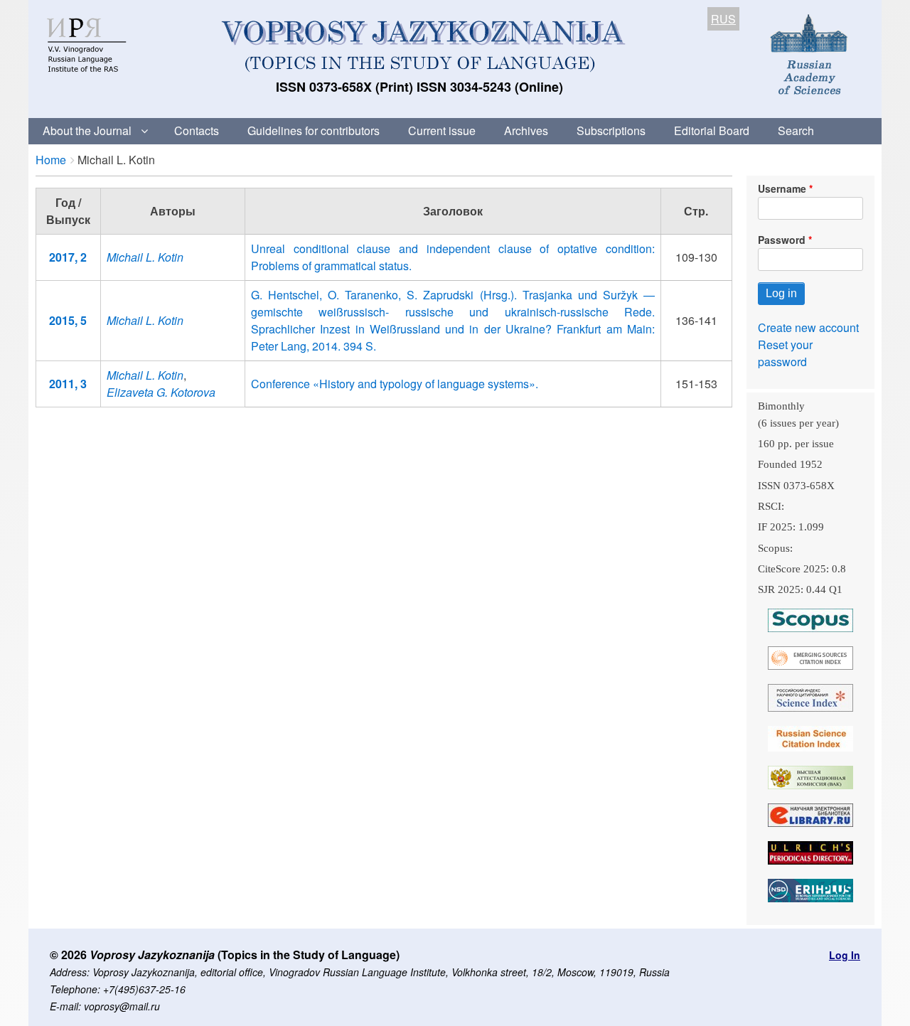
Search (796, 130)
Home (51, 159)
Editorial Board (711, 130)
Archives (526, 130)
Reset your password (785, 353)
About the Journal (87, 130)
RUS (723, 19)
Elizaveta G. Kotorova (161, 392)
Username (782, 188)
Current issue (442, 130)
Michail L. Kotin (145, 257)
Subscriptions (611, 130)
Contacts (196, 130)
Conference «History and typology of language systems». (394, 383)
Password (781, 240)
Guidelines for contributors (313, 130)
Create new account (808, 327)
